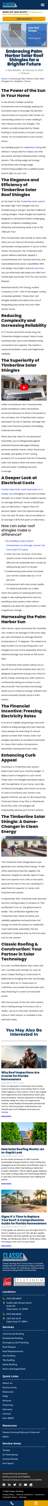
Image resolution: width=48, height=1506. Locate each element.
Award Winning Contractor (15, 1473)
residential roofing (32, 147)
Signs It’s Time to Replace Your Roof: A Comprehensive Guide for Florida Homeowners (24, 1220)
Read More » (6, 1116)
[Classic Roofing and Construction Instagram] (20, 1484)
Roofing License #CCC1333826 (16, 1477)
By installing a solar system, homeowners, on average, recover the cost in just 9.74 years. (25, 545)
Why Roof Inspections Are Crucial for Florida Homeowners (20, 1076)
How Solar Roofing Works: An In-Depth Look (22, 1151)
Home (4, 78)
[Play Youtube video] (24, 388)
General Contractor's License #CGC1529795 (22, 1480)
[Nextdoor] (30, 1484)
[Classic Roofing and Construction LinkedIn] (9, 1484)
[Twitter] (14, 1484)
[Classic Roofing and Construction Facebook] (4, 1484)
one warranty (37, 268)
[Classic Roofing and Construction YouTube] (25, 1484)
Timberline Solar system (33, 201)
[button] (42, 5)
